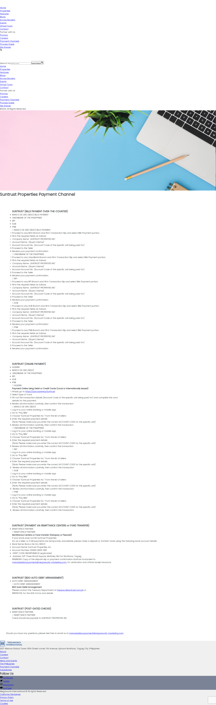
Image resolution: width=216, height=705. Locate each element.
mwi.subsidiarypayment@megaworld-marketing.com (39, 562)
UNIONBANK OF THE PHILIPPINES (29, 254)
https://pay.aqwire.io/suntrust (40, 391)
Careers (4, 38)
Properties (5, 10)
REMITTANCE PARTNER (24, 531)
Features (4, 13)
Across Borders (7, 19)
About (3, 651)
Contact (4, 29)
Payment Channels (9, 41)
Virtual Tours (6, 26)
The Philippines (7, 663)
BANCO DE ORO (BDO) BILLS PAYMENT (32, 229)
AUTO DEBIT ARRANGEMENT (27, 584)
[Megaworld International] (11, 4)
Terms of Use (6, 700)
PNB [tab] (14, 226)
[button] (1, 50)
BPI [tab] (13, 220)
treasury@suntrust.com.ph (70, 590)
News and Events (8, 660)
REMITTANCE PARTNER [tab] (22, 528)
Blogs (3, 16)
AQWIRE (18, 385)
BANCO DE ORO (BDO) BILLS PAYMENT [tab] (30, 214)
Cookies (4, 703)
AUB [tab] (14, 223)
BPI (15, 278)
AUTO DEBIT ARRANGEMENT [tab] (25, 581)
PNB (16, 327)
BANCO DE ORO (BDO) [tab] (23, 370)
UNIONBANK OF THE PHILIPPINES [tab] (27, 217)
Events (3, 23)
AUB (16, 302)
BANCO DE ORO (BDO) (25, 406)
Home (3, 7)
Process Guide (7, 44)
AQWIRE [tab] (16, 367)
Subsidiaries (6, 669)
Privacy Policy (7, 697)
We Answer (5, 47)
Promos (4, 35)
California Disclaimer (10, 694)
